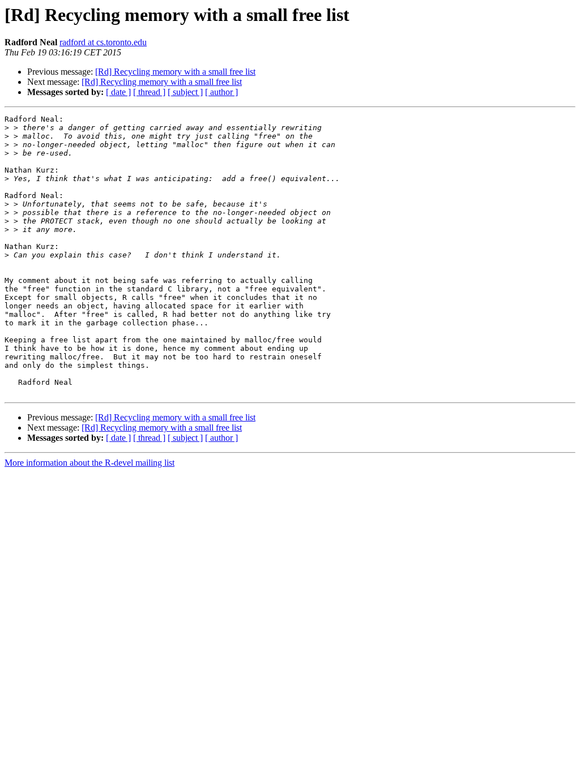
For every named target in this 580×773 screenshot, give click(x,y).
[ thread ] (149, 92)
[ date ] (118, 92)
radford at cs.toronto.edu (103, 42)
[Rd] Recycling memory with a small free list (175, 71)
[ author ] (221, 92)
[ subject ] (185, 92)
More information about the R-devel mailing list (89, 462)
